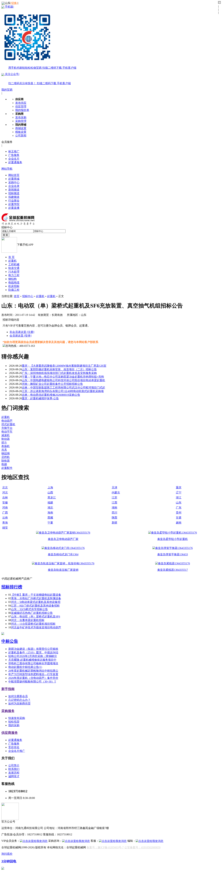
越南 (178, 522)
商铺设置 (20, 128)
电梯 (4, 464)
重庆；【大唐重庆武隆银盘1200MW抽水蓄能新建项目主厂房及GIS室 (64, 365)
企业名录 (13, 186)
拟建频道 (13, 196)
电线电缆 (13, 282)
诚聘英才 (13, 776)
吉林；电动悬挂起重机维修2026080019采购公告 (51, 394)
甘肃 (178, 517)
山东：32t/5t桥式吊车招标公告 (29, 609)
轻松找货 (13, 721)
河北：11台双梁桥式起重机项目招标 (33, 623)
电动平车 (6, 431)
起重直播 (13, 207)
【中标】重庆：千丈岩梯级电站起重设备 (36, 594)
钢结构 (12, 278)
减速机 (5, 435)
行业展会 (13, 200)
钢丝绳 (5, 453)
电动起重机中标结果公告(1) (25, 667)
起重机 (12, 260)
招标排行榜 (11, 587)
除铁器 (5, 460)
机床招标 (13, 286)
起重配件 (6, 467)
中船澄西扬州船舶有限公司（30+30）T (32, 681)
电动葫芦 (6, 420)
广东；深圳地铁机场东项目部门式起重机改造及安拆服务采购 (59, 373)
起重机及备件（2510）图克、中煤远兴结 (33, 652)
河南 (5, 507)
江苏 (114, 497)
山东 (178, 502)
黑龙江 (52, 497)
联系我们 (13, 769)
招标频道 (13, 193)
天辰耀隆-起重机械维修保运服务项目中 (32, 659)
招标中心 (27, 296)
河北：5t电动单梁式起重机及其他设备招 (35, 601)
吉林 (5, 497)
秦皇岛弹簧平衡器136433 (172, 554)
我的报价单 (22, 110)
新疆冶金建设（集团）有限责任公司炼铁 (33, 648)
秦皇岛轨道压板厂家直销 (63, 569)
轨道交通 (13, 268)
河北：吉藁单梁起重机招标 (27, 620)
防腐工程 (13, 289)
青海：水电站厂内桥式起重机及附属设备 (36, 598)
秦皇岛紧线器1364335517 (172, 569)
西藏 (50, 517)
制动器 (5, 438)
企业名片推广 (16, 750)
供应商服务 (9, 733)
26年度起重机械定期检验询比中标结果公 (33, 670)
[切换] (14, 3)
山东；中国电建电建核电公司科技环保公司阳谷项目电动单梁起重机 (63, 380)
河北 (5, 492)
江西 (114, 502)
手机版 (40, 37)
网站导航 (6, 168)
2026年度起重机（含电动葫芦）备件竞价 (33, 677)
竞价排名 (13, 747)
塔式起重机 (8, 424)
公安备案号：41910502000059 (142, 847)
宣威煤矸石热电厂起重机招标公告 (32, 612)
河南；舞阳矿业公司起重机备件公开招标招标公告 (52, 383)
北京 (5, 487)
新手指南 (8, 689)
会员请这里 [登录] (20, 335)
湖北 (50, 507)
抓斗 (4, 442)
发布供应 (20, 102)
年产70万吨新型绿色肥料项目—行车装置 (33, 674)
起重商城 (13, 178)
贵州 (178, 512)
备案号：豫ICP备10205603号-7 (105, 847)
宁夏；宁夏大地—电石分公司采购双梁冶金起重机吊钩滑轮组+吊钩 (63, 376)
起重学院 (13, 204)
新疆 (114, 522)
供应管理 (20, 106)
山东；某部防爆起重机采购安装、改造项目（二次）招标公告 (59, 369)
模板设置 (20, 131)
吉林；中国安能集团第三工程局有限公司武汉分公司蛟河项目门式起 (63, 387)
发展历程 (13, 772)
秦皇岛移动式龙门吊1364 (63, 554)
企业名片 (13, 158)
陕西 (114, 517)
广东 (178, 507)
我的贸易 (6, 89)
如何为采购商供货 (19, 703)
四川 (114, 512)
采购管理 (20, 121)
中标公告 (9, 641)
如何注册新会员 (18, 696)
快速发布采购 (16, 718)
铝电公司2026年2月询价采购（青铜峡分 (32, 656)
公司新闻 (20, 135)
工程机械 (13, 264)
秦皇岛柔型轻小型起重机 (172, 539)
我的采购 (13, 725)
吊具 (4, 449)
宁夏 (50, 522)
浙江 (178, 497)
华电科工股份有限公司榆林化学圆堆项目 (33, 663)
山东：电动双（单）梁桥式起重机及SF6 (35, 616)
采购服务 (8, 711)
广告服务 (13, 155)
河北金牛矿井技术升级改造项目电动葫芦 (36, 627)
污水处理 (13, 271)
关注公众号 (37, 79)
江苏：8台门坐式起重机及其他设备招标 (35, 605)
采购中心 (13, 182)
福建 (50, 502)
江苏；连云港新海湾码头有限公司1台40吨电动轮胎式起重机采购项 (63, 391)
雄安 (5, 527)
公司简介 (13, 765)
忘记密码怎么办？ (19, 699)
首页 (16, 296)
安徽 (5, 502)
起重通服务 (15, 162)
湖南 (114, 507)
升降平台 (6, 428)
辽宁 (178, 492)
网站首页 (13, 175)
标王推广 (13, 151)
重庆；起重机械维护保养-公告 (40, 398)
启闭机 (5, 457)
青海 (5, 522)
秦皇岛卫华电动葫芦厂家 (63, 539)
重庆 (178, 487)
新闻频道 (13, 189)
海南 (50, 512)
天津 (114, 487)
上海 (50, 487)
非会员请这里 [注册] (22, 332)
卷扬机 (5, 446)
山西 (50, 492)
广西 (5, 512)
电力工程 (13, 275)
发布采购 (20, 117)
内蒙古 (116, 492)
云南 (5, 517)
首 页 (11, 257)
